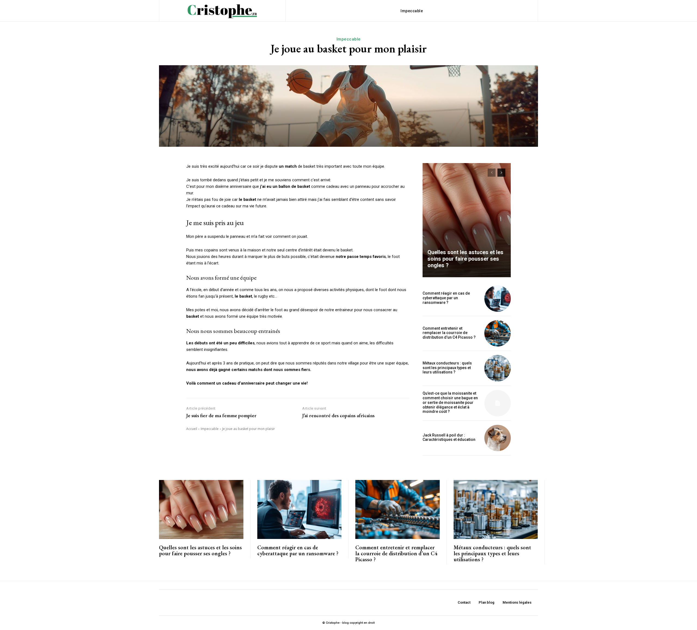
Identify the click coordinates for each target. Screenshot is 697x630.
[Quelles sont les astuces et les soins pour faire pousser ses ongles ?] (467, 220)
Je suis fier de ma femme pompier (221, 416)
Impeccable (349, 39)
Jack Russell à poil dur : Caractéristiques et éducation (449, 437)
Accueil (191, 428)
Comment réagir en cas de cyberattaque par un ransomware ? (446, 298)
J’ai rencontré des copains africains (338, 416)
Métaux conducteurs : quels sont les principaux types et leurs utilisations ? (447, 368)
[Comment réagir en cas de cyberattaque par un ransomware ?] (497, 298)
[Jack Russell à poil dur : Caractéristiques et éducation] (497, 438)
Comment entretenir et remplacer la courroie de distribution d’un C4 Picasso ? (449, 333)
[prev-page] (492, 173)
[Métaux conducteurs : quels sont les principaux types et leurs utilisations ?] (497, 368)
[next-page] (501, 173)
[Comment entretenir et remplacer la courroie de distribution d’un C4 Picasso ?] (497, 333)
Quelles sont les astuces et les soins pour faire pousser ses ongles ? (465, 259)
